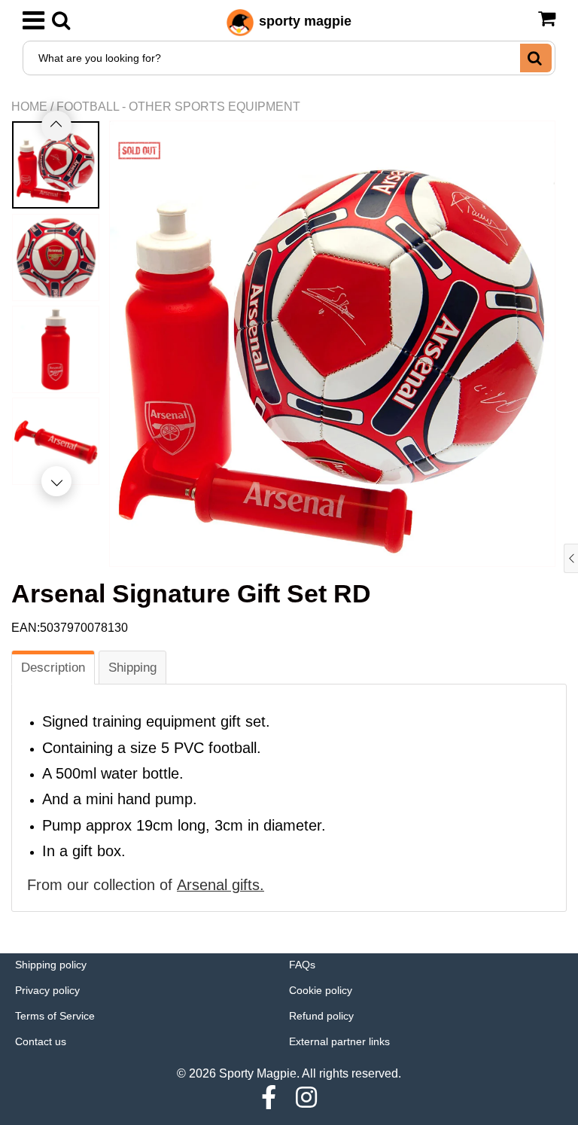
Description (53, 667)
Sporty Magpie (258, 1073)
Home (29, 106)
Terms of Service (55, 1016)
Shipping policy (51, 965)
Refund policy (321, 1016)
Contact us (40, 1041)
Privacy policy (47, 990)
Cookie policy (320, 990)
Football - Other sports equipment (178, 106)
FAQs (302, 965)
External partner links (339, 1041)
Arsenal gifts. (220, 885)
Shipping (132, 667)
